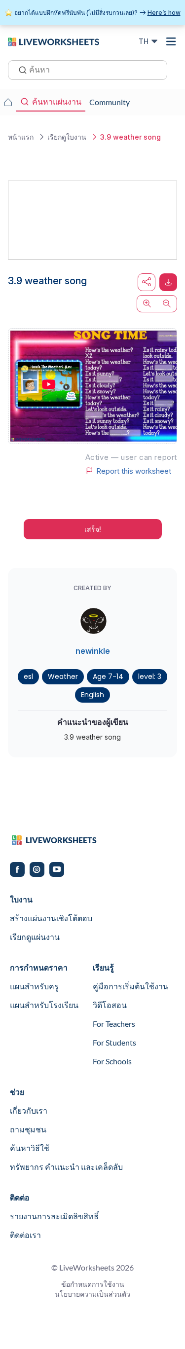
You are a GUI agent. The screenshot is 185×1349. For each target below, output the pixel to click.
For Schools (112, 1061)
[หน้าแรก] (53, 41)
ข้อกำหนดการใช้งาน (92, 1284)
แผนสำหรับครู (34, 986)
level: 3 (149, 676)
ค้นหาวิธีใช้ (29, 1148)
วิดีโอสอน (110, 1005)
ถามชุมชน (28, 1129)
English (92, 695)
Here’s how (164, 12)
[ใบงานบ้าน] (8, 102)
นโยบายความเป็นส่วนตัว (92, 1294)
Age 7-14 (108, 676)
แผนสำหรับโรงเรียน (44, 1005)
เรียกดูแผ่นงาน (35, 936)
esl (28, 676)
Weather (63, 676)
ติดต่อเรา (25, 1234)
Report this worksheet (133, 471)
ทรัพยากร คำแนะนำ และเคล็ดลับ (66, 1166)
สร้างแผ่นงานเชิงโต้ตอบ (51, 918)
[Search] (20, 69)
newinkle (92, 651)
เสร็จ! (92, 529)
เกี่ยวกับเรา (28, 1110)
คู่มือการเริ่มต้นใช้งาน (130, 986)
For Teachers (114, 1023)
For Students (114, 1042)
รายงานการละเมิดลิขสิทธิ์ (54, 1216)
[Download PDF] (168, 282)
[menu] (171, 41)
